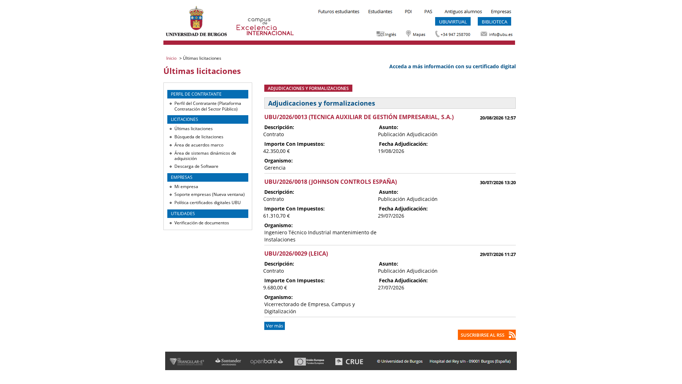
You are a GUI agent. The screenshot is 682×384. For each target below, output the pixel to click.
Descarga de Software (196, 166)
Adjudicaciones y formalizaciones (308, 88)
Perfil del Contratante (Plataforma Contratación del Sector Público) (207, 106)
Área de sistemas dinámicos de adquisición (205, 156)
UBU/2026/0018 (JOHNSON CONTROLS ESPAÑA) (330, 182)
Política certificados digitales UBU (207, 202)
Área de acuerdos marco (198, 145)
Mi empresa (186, 186)
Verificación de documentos (201, 223)
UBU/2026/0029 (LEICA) (296, 253)
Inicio (172, 58)
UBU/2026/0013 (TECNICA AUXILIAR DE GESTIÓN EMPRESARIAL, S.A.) (359, 117)
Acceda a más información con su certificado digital (452, 66)
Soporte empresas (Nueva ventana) (209, 194)
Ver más (274, 326)
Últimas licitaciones (193, 129)
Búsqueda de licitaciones (198, 137)
